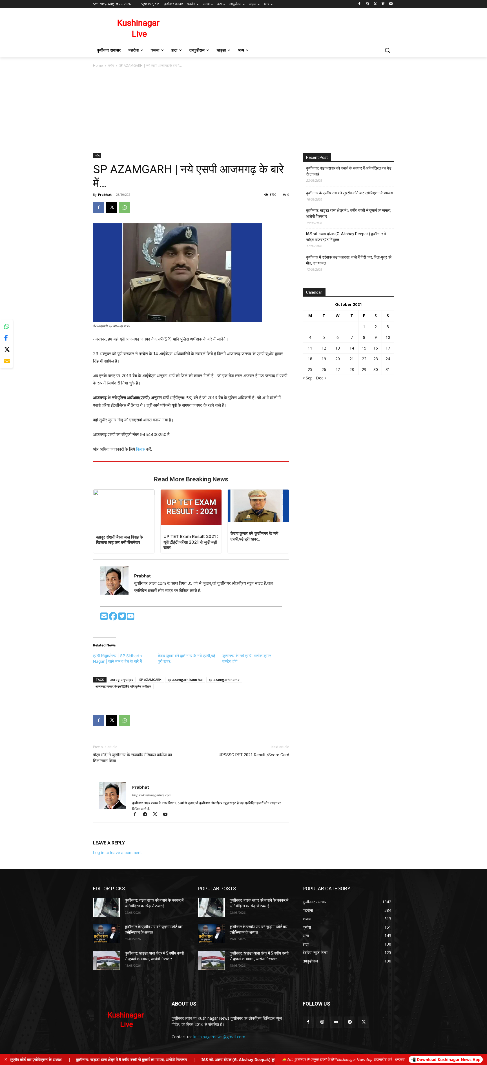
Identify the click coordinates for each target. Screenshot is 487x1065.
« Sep (308, 378)
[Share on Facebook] (6, 338)
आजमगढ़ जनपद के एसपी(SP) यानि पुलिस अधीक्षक (123, 686)
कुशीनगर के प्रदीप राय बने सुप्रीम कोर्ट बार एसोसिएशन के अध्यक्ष (349, 193)
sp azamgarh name (224, 679)
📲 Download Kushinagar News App (446, 1059)
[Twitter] (122, 618)
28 (351, 369)
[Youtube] (391, 4)
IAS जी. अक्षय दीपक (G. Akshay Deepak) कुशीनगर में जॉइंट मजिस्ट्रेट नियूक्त (346, 237)
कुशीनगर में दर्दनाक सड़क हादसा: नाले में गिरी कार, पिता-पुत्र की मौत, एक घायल (348, 260)
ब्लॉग (111, 65)
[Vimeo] (383, 4)
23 (375, 358)
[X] (375, 4)
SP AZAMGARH (150, 679)
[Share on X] (6, 349)
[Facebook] (359, 4)
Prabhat (105, 194)
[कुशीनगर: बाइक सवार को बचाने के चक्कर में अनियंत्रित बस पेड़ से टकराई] (106, 907)
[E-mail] (104, 618)
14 (351, 348)
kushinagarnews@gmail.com (219, 1036)
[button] (387, 50)
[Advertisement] (243, 111)
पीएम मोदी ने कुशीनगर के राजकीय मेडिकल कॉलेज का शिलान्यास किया (132, 757)
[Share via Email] (6, 361)
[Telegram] (147, 815)
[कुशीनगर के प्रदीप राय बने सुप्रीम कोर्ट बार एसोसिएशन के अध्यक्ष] (106, 933)
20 (337, 358)
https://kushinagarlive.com (152, 795)
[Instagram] (367, 4)
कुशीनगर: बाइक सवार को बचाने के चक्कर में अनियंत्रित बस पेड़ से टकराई (348, 171)
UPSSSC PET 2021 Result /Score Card (254, 754)
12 (324, 348)
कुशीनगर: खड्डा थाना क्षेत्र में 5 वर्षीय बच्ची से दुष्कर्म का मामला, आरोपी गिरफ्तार (348, 213)
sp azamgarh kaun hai (185, 679)
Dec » (321, 378)
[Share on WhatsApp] (6, 326)
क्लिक (141, 449)
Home (98, 65)
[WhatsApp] (124, 207)
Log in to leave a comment (117, 852)
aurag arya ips (121, 679)
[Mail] (335, 1022)
